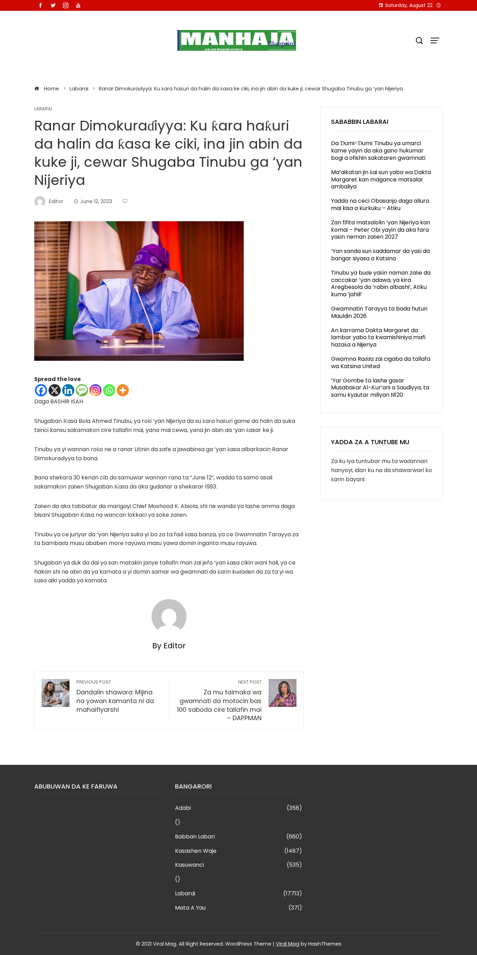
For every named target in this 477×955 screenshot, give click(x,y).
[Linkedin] (68, 390)
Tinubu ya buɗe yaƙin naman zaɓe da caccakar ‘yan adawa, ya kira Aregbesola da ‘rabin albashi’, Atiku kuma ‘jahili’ (381, 283)
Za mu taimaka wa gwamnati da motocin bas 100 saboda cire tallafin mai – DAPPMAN (219, 700)
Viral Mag (287, 943)
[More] (123, 390)
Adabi (238, 808)
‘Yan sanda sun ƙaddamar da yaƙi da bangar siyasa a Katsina (380, 254)
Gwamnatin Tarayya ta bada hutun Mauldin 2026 (379, 312)
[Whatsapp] (109, 390)
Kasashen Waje (238, 851)
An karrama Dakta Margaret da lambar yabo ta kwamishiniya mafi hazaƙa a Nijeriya (378, 337)
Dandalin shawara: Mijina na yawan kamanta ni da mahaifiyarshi (115, 696)
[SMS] (82, 390)
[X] (55, 390)
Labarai (43, 109)
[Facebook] (41, 390)
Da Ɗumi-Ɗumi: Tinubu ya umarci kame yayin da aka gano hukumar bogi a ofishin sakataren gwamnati (378, 150)
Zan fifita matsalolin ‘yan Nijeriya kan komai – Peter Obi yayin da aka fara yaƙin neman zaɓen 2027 (380, 229)
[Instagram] (95, 390)
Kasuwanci (238, 865)
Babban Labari (238, 837)
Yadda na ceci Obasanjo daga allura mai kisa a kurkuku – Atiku (380, 204)
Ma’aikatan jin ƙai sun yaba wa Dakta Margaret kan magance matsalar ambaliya (381, 179)
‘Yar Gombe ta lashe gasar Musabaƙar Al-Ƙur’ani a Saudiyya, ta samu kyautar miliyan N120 (380, 387)
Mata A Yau (238, 908)
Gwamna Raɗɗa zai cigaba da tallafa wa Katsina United (380, 362)
